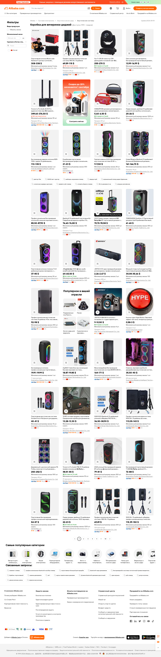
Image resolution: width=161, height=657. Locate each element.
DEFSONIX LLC (68, 171)
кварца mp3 (93, 179)
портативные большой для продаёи (72, 570)
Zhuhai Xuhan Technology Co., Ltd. (74, 377)
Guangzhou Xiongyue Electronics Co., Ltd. (45, 426)
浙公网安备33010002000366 (116, 654)
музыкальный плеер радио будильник (115, 179)
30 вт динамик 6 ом (105, 184)
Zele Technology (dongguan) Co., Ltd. (106, 331)
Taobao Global (89, 647)
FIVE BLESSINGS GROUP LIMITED (42, 169)
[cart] (118, 9)
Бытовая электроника (46, 21)
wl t (49, 575)
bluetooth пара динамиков (98, 570)
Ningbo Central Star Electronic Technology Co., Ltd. (45, 123)
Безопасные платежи (43, 595)
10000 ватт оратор (53, 179)
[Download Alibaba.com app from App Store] (133, 637)
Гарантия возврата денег (44, 599)
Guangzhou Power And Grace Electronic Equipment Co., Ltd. (45, 228)
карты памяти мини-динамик (65, 575)
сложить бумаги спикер (84, 184)
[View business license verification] (100, 654)
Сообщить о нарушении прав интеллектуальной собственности (110, 613)
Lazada (80, 647)
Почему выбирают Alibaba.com (15, 595)
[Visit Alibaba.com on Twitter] (139, 621)
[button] (88, 8)
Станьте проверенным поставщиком (143, 608)
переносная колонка (35, 580)
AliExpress (49, 647)
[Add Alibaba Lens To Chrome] (37, 637)
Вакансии (7, 608)
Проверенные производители (77, 598)
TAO (97, 647)
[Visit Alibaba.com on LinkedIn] (135, 621)
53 (105, 539)
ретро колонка (143, 575)
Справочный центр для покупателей (111, 595)
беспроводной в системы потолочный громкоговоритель (131, 570)
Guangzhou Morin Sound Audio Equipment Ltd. (108, 377)
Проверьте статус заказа (138, 604)
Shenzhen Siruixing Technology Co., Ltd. (76, 430)
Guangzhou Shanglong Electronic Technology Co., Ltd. (108, 281)
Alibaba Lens (16, 637)
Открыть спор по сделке (107, 604)
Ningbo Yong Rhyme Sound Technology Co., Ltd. (45, 327)
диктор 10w (37, 179)
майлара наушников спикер (74, 179)
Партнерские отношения (139, 612)
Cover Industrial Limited (134, 330)
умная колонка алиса (16, 580)
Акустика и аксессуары (65, 21)
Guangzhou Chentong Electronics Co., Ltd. (76, 232)
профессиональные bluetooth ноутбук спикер (40, 570)
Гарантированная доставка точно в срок (48, 605)
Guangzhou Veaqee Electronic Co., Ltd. (44, 380)
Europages (112, 647)
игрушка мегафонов (123, 184)
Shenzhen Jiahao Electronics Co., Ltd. (107, 228)
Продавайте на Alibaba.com (139, 595)
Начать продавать (136, 599)
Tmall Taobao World (69, 647)
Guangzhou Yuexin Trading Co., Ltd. (138, 228)
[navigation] (17, 280)
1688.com (58, 647)
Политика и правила (43, 620)
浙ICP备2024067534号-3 (136, 654)
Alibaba (32, 21)
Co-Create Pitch (10, 599)
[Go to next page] (110, 539)
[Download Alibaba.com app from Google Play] (149, 637)
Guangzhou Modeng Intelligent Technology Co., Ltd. (140, 380)
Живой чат (102, 599)
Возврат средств (104, 608)
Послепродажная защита (45, 610)
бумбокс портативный (16, 575)
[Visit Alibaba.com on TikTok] (153, 621)
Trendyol (104, 647)
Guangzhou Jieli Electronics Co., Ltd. (138, 280)
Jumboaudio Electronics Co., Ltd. (74, 72)
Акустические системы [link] (85, 21)
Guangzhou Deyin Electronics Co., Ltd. (107, 169)
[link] (158, 636)
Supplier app (84, 637)
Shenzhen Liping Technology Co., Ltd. (44, 68)
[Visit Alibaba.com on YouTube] (148, 621)
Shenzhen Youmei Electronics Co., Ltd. (139, 68)
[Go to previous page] (75, 539)
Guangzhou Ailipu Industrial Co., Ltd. (75, 280)
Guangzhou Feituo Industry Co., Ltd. (106, 70)
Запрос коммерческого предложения (80, 602)
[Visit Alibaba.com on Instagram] (144, 621)
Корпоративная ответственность (16, 604)
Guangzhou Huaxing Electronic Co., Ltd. (139, 171)
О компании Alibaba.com (13, 591)
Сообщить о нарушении (106, 618)
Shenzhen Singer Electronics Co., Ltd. (107, 426)
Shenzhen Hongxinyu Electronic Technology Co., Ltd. (108, 123)
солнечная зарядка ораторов (43, 184)
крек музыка (115, 575)
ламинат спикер (14, 570)
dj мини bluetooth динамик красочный (93, 575)
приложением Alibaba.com (114, 637)
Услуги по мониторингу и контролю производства (48, 615)
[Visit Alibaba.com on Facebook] (131, 621)
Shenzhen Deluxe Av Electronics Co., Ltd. (140, 118)
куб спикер (129, 575)
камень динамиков (35, 575)
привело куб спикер (65, 184)
